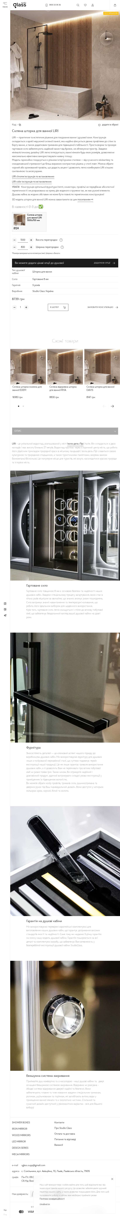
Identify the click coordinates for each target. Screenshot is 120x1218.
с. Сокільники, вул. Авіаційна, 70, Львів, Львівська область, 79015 (56, 1171)
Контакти (59, 1122)
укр (5, 1210)
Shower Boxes (21, 1122)
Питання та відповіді (65, 1139)
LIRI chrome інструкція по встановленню (33, 176)
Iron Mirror (19, 1129)
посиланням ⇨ (85, 199)
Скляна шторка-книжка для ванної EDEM (27, 389)
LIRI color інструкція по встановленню (32, 182)
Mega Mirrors (21, 1154)
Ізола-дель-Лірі (75, 444)
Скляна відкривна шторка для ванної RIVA (63, 389)
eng (5, 1215)
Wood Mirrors (21, 1135)
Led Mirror (19, 1141)
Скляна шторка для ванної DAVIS (100, 389)
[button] (58, 115)
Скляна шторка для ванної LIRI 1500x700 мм (34, 218)
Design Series (20, 1148)
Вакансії (58, 1145)
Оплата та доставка (64, 1134)
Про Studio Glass (63, 1128)
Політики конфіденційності (52, 1199)
